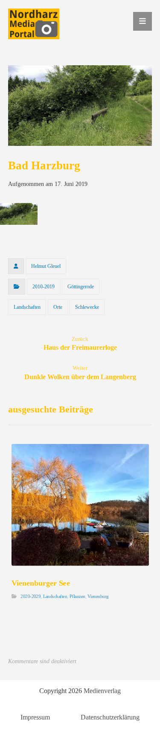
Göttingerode (80, 287)
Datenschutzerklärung (110, 717)
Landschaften (27, 307)
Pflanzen (77, 596)
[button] (142, 21)
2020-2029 (30, 596)
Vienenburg (98, 596)
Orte (57, 307)
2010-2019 (43, 287)
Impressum (35, 717)
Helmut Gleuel (46, 266)
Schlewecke (87, 307)
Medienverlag (102, 690)
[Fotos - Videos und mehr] (33, 24)
